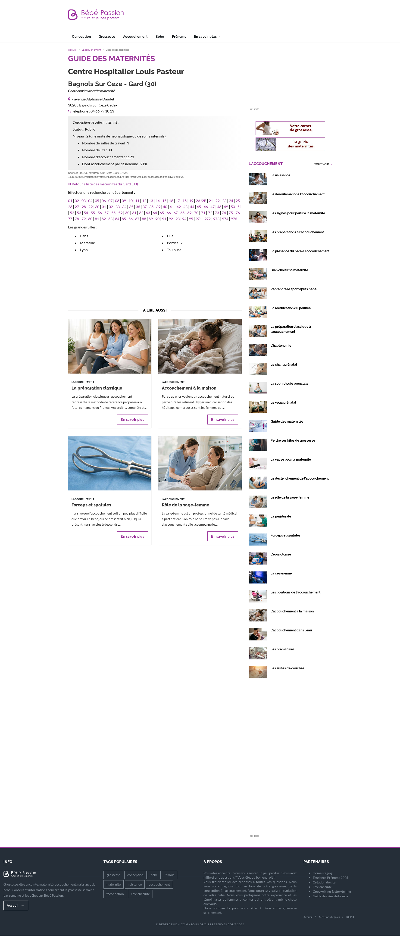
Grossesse (107, 36)
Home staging (322, 873)
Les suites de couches (287, 668)
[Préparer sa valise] (258, 463)
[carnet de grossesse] (290, 128)
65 (162, 212)
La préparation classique (97, 388)
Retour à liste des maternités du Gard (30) (105, 184)
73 (217, 212)
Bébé (160, 36)
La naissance (280, 175)
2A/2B (201, 200)
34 (124, 206)
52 (72, 212)
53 (79, 212)
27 (77, 206)
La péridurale (281, 516)
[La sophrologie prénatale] (258, 387)
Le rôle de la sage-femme (290, 497)
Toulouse (174, 249)
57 (106, 212)
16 (171, 200)
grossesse (113, 875)
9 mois (169, 875)
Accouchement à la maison (189, 388)
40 (165, 206)
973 (216, 218)
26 (70, 206)
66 (169, 212)
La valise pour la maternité (291, 459)
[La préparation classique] (109, 346)
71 (203, 212)
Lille (170, 236)
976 (234, 218)
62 (141, 212)
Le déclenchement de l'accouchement (300, 478)
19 (191, 200)
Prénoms (179, 36)
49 (226, 206)
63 (148, 212)
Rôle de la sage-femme (185, 504)
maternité (113, 884)
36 (138, 206)
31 (104, 206)
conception (135, 875)
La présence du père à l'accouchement (300, 251)
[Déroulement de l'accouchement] (258, 198)
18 (184, 200)
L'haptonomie (281, 345)
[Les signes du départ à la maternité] (258, 217)
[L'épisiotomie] (258, 558)
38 (151, 206)
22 (218, 200)
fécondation (115, 894)
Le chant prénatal (284, 364)
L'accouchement (91, 49)
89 (151, 218)
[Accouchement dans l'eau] (258, 634)
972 (207, 218)
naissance (135, 884)
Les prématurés (282, 649)
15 (164, 200)
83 (110, 218)
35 (131, 206)
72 (210, 212)
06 (104, 200)
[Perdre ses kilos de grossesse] (258, 444)
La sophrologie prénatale (289, 383)
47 (212, 206)
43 (185, 206)
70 (196, 212)
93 (177, 218)
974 (225, 218)
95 (191, 218)
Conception (81, 36)
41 (172, 206)
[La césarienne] (258, 577)
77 (70, 218)
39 (158, 206)
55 (93, 212)
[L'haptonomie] (258, 349)
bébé (154, 875)
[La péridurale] (258, 520)
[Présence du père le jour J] (258, 255)
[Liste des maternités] (258, 425)
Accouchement (135, 36)
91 (164, 218)
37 (145, 206)
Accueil (72, 49)
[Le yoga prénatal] (258, 406)
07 (110, 200)
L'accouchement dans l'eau (291, 630)
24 (231, 200)
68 (182, 212)
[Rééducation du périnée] (258, 312)
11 (137, 200)
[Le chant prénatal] (258, 368)
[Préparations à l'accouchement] (258, 236)
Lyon (84, 249)
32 (111, 206)
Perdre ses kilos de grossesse (293, 440)
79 (83, 218)
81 (97, 218)
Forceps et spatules (91, 504)
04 (90, 200)
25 (238, 200)
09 (124, 200)
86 (130, 218)
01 (70, 200)
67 (176, 212)
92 (171, 218)
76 (238, 212)
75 (231, 212)
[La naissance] (258, 179)
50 (233, 206)
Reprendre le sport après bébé (293, 289)
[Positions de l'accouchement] (258, 596)
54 (86, 212)
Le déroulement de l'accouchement (298, 194)
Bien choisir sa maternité (289, 270)
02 (77, 200)
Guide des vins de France (330, 896)
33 (118, 206)
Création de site (324, 882)
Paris (84, 236)
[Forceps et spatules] (109, 463)
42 (179, 206)
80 (90, 218)
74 (224, 212)
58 (113, 212)
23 (224, 200)
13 (151, 200)
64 (155, 212)
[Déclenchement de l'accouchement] (258, 482)
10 (130, 200)
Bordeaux (174, 242)
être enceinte (140, 894)
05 (97, 200)
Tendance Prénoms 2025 (330, 878)
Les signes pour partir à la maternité (298, 213)
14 (158, 200)
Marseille (87, 242)
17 (178, 200)
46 (206, 206)
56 (100, 212)
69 (189, 212)
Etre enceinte (322, 887)
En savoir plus (206, 36)
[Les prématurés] (258, 653)
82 (104, 218)
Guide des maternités (287, 421)
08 (117, 200)
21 (211, 200)
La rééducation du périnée (291, 308)
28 (84, 206)
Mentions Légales (329, 917)
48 (219, 206)
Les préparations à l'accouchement (297, 232)
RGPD (350, 917)
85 (124, 218)
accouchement (159, 884)
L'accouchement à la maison (292, 611)
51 (240, 206)
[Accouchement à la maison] (200, 346)
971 (199, 218)
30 (97, 206)
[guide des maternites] (290, 144)
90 (157, 218)
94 (184, 218)
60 (127, 212)
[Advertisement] (247, 15)
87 (137, 218)
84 (117, 218)
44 (192, 206)
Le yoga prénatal (283, 402)
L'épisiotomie (281, 554)
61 (134, 212)
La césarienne (281, 573)
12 (144, 200)
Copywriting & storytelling (332, 891)
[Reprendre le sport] (258, 293)
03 (83, 200)
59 (120, 212)
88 (144, 218)
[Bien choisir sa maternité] (258, 274)
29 (90, 206)
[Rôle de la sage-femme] (200, 463)
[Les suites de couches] (258, 672)
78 (77, 218)
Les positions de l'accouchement (295, 592)
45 (199, 206)
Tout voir (322, 164)
